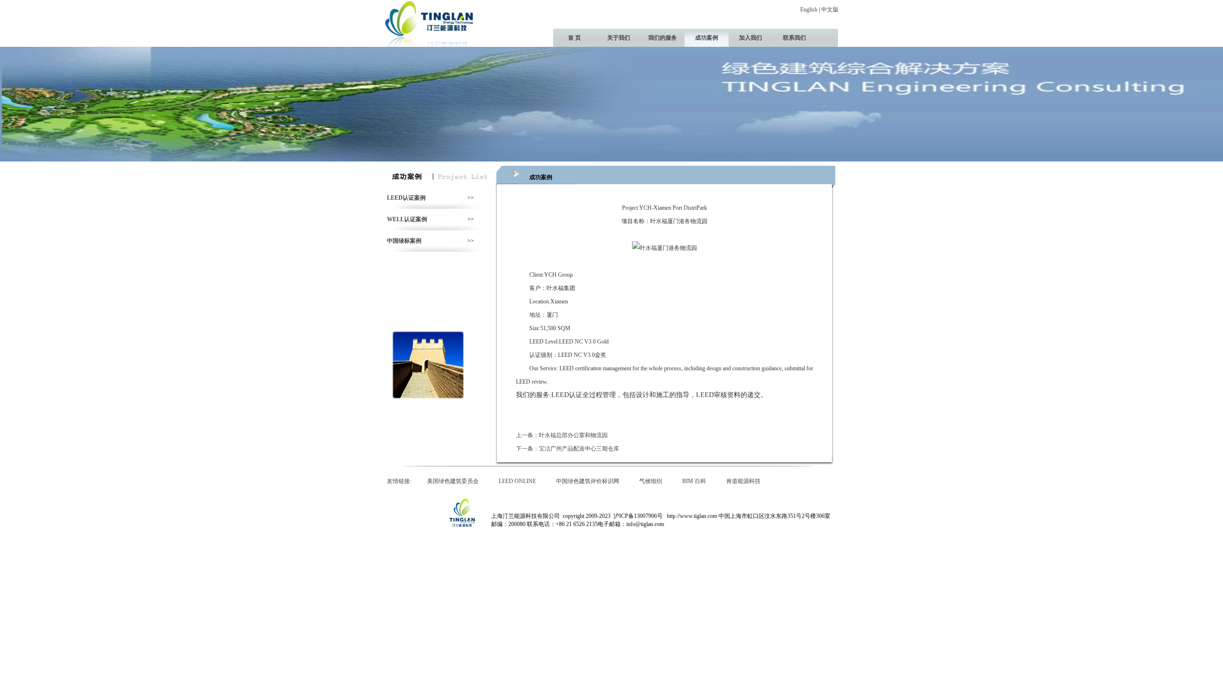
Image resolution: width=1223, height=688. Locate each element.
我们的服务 (662, 37)
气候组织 (652, 481)
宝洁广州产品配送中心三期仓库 (579, 448)
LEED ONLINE (519, 481)
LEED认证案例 (406, 197)
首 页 (574, 37)
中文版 (829, 9)
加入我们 (750, 37)
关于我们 (618, 37)
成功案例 (706, 37)
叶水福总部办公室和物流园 (573, 435)
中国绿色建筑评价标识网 (589, 481)
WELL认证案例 (407, 219)
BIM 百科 (696, 481)
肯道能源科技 (745, 481)
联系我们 (794, 37)
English (808, 9)
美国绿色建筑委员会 (455, 481)
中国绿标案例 (404, 240)
